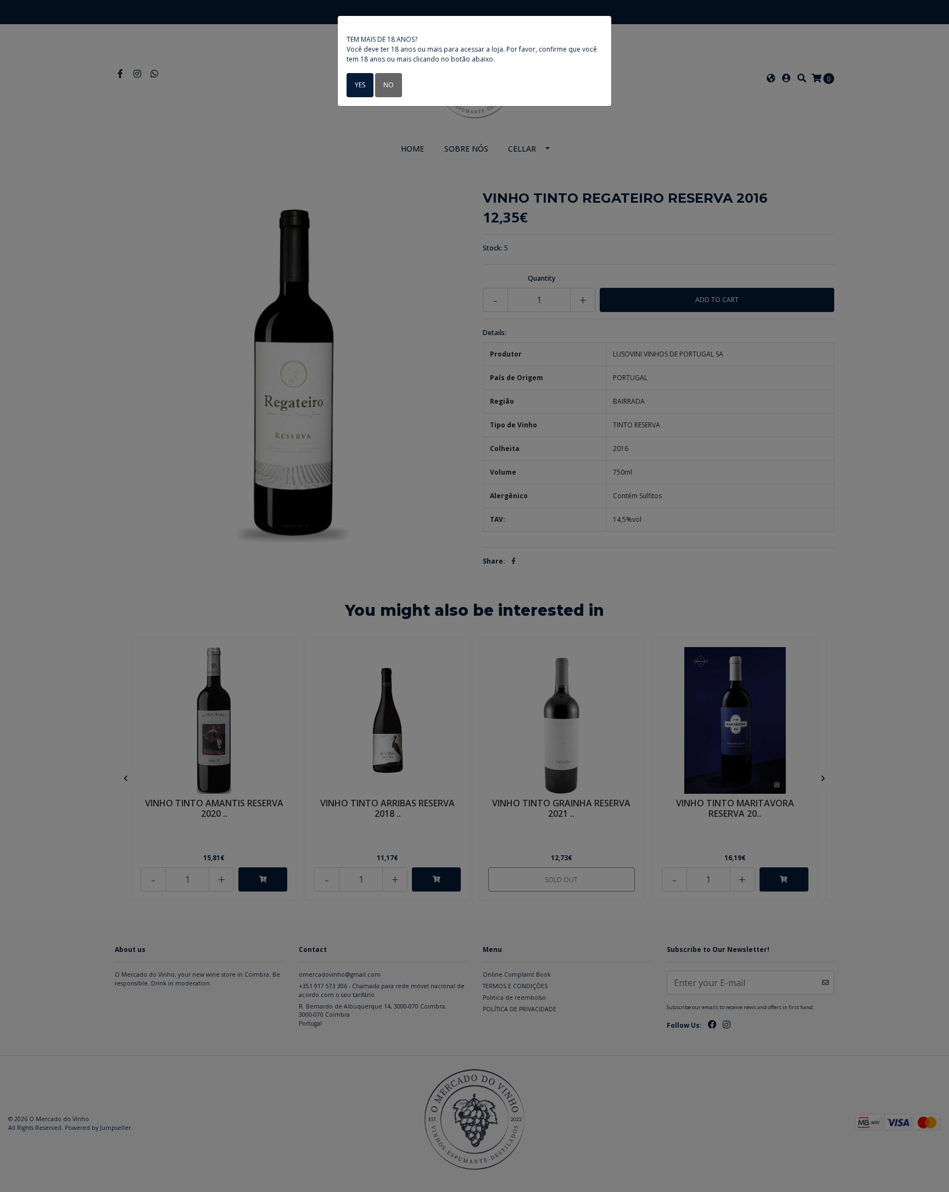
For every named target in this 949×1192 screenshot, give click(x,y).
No (388, 85)
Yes (360, 85)
